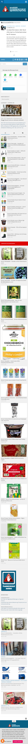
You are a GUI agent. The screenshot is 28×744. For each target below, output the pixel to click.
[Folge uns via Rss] (22, 59)
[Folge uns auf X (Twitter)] (19, 59)
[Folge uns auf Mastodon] (15, 59)
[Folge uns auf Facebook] (17, 59)
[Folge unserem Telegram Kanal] (26, 59)
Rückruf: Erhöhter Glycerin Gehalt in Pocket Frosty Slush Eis (13, 380)
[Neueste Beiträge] (5, 133)
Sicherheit (23, 26)
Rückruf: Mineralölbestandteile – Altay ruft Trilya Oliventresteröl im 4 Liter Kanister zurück (16, 159)
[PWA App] (13, 59)
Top (8, 705)
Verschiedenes (24, 680)
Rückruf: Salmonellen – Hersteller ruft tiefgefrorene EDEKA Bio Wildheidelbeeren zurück (16, 145)
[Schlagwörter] (22, 133)
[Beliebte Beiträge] (14, 133)
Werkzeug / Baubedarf (6, 681)
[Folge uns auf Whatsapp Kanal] (24, 59)
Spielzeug (3, 656)
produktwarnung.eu (5, 597)
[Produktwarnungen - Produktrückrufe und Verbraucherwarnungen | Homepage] (14, 8)
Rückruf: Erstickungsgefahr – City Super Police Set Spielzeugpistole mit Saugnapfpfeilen (15, 187)
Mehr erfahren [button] (22, 738)
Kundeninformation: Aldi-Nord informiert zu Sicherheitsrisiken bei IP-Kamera (16, 32)
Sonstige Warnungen (15, 680)
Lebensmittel (4, 631)
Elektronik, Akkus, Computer (13, 26)
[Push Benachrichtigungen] (2, 741)
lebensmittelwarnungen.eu (7, 606)
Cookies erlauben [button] (18, 741)
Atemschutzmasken (5, 680)
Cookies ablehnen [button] (7, 741)
